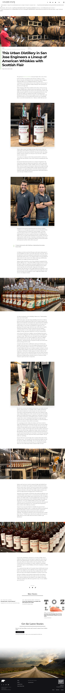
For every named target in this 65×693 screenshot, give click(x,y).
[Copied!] (35, 587)
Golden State (62, 685)
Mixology (18, 49)
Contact (62, 689)
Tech (53, 612)
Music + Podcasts (8, 599)
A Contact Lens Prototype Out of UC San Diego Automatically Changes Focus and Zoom (53, 615)
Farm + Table (7, 49)
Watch (18, 682)
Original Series (19, 684)
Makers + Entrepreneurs (13, 49)
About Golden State (20, 686)
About (53, 689)
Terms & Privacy (3, 688)
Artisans (3, 49)
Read (18, 680)
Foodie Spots (29, 599)
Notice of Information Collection (6, 689)
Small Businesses (22, 49)
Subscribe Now (30, 682)
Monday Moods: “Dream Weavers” (8, 601)
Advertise (57, 689)
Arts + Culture (3, 599)
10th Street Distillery (27, 76)
